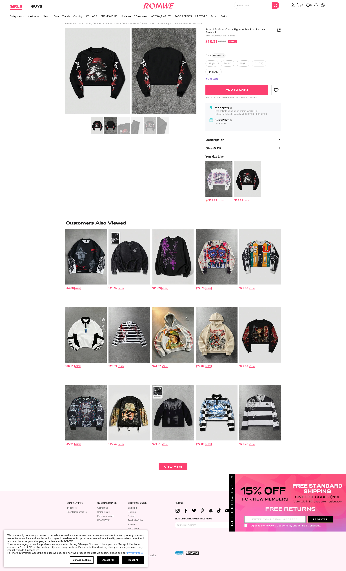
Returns (132, 512)
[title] (173, 222)
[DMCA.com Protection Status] (192, 553)
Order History (103, 512)
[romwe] (158, 5)
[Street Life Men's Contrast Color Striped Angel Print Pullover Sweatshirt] (217, 413)
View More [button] (173, 466)
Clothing (78, 16)
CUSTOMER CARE (107, 503)
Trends (66, 16)
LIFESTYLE (201, 16)
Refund (131, 516)
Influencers (72, 508)
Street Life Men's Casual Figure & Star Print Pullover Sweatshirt (235, 31)
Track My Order (135, 520)
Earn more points (105, 516)
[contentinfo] (212, 200)
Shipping (132, 508)
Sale (56, 16)
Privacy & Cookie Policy (278, 525)
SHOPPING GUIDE (137, 503)
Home (68, 23)
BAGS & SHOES (183, 16)
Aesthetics (33, 16)
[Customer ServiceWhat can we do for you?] (316, 5)
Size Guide (133, 528)
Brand (213, 16)
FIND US (179, 503)
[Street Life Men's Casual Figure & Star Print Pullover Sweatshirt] (247, 179)
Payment (132, 524)
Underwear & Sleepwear (134, 16)
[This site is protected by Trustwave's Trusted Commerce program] (179, 553)
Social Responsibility (77, 512)
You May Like (214, 156)
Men (75, 23)
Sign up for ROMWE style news (193, 518)
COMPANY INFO (75, 503)
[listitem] (218, 181)
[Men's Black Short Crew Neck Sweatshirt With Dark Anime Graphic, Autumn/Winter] (260, 335)
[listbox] (293, 5)
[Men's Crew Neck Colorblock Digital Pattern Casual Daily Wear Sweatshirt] (260, 257)
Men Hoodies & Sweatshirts (107, 23)
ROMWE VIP (103, 520)
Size (213, 55)
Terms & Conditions (309, 525)
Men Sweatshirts (131, 23)
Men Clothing (85, 23)
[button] (276, 90)
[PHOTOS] (130, 71)
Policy (224, 16)
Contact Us (102, 508)
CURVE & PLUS (109, 16)
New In (46, 16)
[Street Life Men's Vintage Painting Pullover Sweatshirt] (218, 179)
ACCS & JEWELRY (161, 16)
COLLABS (91, 16)
